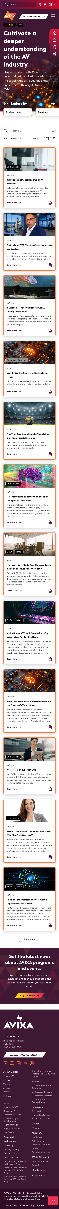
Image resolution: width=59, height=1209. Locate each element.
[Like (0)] (55, 40)
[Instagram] (32, 1063)
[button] (52, 4)
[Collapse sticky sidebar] (49, 37)
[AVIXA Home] (9, 15)
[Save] (55, 47)
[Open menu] (53, 16)
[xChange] (25, 1063)
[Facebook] (19, 1063)
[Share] (55, 54)
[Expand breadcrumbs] (20, 24)
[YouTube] (12, 1063)
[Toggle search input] (5, 131)
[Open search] (6, 4)
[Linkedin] (5, 1063)
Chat (53, 1200)
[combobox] (46, 138)
